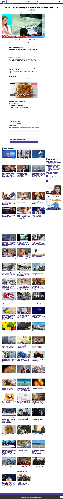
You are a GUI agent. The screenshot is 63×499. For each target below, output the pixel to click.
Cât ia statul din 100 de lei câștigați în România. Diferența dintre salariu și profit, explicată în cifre (38, 302)
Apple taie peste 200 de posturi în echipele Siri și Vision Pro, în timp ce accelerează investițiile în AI (38, 160)
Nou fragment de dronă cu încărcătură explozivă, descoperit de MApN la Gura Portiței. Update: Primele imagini (24, 435)
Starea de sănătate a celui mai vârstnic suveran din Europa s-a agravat (23, 375)
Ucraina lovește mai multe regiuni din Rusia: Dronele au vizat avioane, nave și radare (8, 346)
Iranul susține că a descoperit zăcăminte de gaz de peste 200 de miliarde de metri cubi (9, 375)
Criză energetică (22, 0)
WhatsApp (28, 127)
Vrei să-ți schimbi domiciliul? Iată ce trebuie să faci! (23, 201)
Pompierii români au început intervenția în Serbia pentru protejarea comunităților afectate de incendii (23, 484)
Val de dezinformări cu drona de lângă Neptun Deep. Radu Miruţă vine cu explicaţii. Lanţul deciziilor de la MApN (38, 175)
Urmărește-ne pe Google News (39, 12)
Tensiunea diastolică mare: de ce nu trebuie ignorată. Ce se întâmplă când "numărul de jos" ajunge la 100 (8, 202)
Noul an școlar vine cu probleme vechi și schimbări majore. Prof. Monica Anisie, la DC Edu (38, 418)
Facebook (13, 127)
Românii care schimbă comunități (42, 0)
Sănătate (50, 0)
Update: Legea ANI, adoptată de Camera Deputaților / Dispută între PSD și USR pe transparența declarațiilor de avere (38, 288)
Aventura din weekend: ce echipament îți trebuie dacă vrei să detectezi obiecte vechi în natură (38, 258)
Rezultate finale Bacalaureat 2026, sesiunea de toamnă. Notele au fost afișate (9, 360)
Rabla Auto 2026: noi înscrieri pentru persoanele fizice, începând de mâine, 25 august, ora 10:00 (23, 244)
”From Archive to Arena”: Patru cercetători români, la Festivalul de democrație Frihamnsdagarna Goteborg (9, 467)
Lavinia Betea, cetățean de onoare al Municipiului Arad (38, 374)
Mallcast (32, 1)
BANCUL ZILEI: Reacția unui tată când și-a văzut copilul (9, 402)
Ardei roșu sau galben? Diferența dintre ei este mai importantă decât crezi (9, 331)
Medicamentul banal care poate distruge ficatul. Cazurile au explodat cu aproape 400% (8, 388)
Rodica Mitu (33, 9)
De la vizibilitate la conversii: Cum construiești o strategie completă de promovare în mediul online (24, 257)
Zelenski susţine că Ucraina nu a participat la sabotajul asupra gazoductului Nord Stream (23, 418)
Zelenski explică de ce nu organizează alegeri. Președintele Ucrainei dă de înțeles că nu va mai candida (38, 467)
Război (17, 0)
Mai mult (37, 1)
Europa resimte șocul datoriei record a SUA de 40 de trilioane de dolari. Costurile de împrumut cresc (24, 361)
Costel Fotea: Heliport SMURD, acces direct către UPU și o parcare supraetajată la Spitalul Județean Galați (8, 288)
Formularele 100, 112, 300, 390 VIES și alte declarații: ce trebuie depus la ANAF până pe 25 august (38, 243)
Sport (24, 1)
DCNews (4, 2)
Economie (27, 0)
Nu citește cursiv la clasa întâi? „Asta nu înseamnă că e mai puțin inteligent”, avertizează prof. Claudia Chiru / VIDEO (24, 217)
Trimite (24, 141)
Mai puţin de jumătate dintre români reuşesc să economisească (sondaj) (37, 360)
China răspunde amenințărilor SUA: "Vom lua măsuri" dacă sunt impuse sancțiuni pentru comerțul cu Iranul (9, 302)
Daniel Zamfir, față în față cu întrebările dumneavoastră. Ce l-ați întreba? (38, 202)
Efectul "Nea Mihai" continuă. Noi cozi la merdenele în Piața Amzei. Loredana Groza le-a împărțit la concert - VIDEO (23, 302)
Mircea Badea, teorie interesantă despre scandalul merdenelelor (53, 173)
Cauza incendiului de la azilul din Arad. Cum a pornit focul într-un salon (23, 331)
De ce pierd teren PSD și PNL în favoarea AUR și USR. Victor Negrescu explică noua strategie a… (26, 3)
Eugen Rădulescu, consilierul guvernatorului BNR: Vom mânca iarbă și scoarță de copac (54, 162)
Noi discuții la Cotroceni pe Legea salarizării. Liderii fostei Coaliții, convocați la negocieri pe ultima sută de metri (54, 177)
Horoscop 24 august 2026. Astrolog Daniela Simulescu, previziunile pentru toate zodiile (54, 181)
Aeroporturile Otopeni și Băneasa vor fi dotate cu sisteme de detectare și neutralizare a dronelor (38, 347)
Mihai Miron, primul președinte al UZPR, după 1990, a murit (38, 388)
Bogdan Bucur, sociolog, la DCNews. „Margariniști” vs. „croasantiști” (37, 216)
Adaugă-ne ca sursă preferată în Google (26, 12)
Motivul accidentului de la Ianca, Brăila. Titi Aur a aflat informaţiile (9, 216)
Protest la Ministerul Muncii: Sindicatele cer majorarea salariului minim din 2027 (23, 316)
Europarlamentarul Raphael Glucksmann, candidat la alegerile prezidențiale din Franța (38, 402)
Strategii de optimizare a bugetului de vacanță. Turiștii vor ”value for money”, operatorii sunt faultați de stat (23, 273)
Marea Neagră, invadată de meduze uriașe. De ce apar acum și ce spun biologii (38, 316)
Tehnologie (28, 1)
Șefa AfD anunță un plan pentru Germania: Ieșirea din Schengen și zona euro (38, 273)
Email (36, 127)
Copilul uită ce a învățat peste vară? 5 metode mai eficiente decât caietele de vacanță (23, 346)
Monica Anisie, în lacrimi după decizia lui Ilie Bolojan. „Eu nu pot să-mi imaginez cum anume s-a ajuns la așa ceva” (9, 160)
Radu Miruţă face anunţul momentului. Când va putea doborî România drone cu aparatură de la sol (22, 175)
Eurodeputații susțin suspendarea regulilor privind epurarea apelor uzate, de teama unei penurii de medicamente (9, 244)
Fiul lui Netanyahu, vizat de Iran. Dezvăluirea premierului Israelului (23, 160)
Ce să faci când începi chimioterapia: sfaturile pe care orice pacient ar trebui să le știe (8, 273)
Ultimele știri (9, 0)
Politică (14, 0)
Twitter (21, 127)
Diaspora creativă (33, 0)
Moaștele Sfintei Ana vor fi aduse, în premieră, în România (23, 450)
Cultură (53, 0)
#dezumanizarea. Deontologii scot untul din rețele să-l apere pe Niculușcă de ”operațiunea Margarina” (9, 435)
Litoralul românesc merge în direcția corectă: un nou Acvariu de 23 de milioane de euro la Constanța (38, 332)
